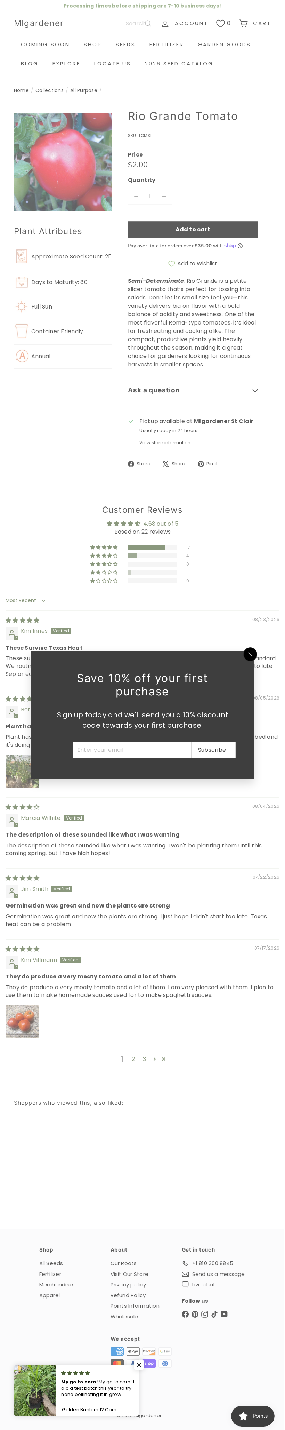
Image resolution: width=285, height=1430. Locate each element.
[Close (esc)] (248, 654)
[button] (139, 1365)
